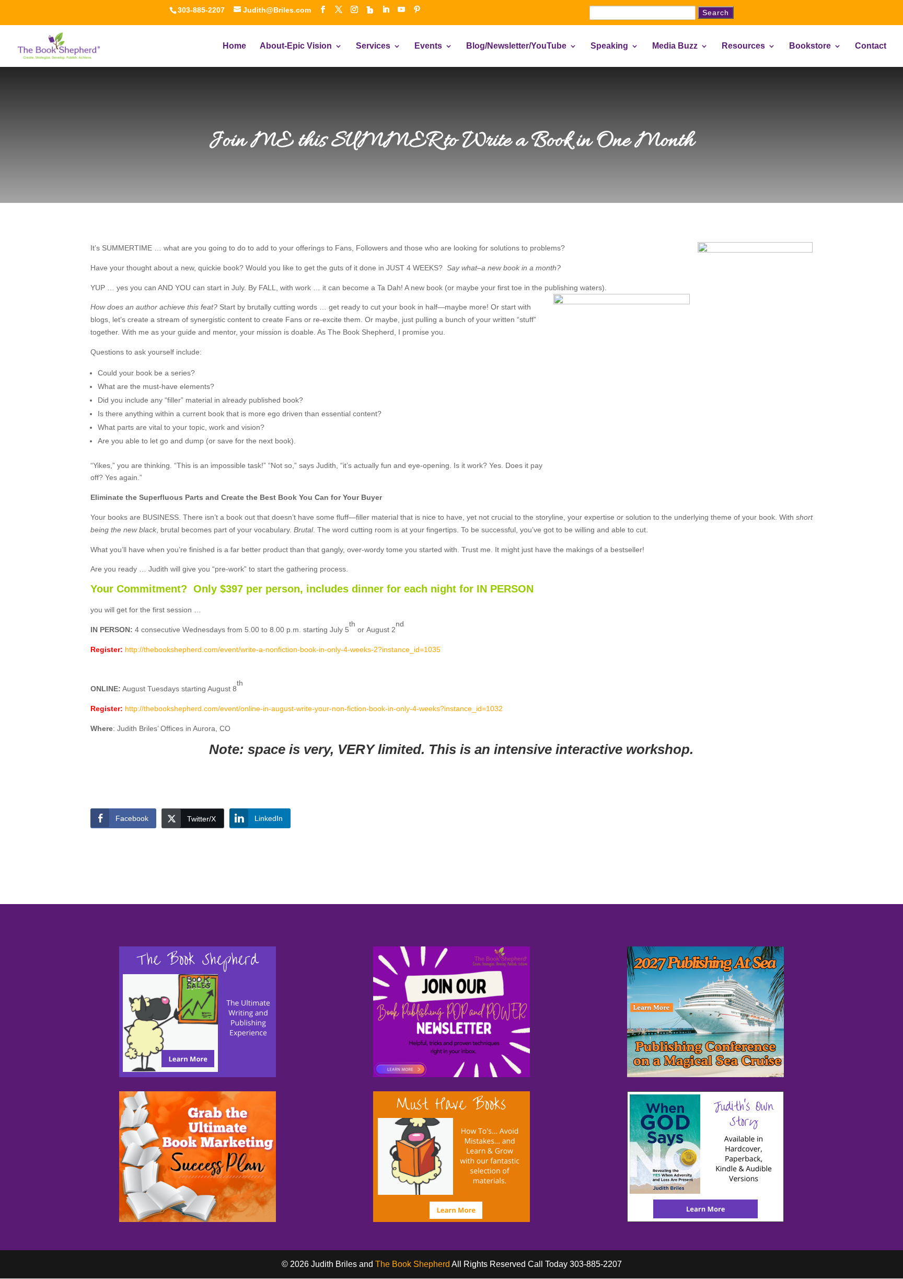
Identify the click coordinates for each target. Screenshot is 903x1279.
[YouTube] (401, 10)
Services (373, 46)
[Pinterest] (417, 10)
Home (234, 46)
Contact (870, 46)
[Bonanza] (370, 10)
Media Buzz (675, 46)
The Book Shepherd (412, 1264)
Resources (743, 46)
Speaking (609, 46)
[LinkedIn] (385, 10)
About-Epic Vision (296, 46)
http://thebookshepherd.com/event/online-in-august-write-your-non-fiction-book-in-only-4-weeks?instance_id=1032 (314, 708)
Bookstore (810, 46)
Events (428, 46)
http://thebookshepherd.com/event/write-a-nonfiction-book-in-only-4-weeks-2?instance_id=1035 (283, 649)
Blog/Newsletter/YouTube (516, 46)
